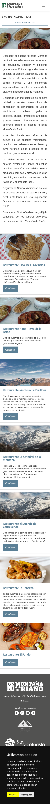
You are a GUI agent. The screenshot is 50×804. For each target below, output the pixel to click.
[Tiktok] (33, 714)
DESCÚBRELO (24, 22)
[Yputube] (28, 713)
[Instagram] (22, 713)
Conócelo (10, 288)
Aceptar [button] (12, 794)
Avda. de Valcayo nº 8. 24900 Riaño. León (25, 696)
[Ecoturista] (25, 733)
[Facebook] (17, 713)
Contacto (25, 701)
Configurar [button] (26, 794)
